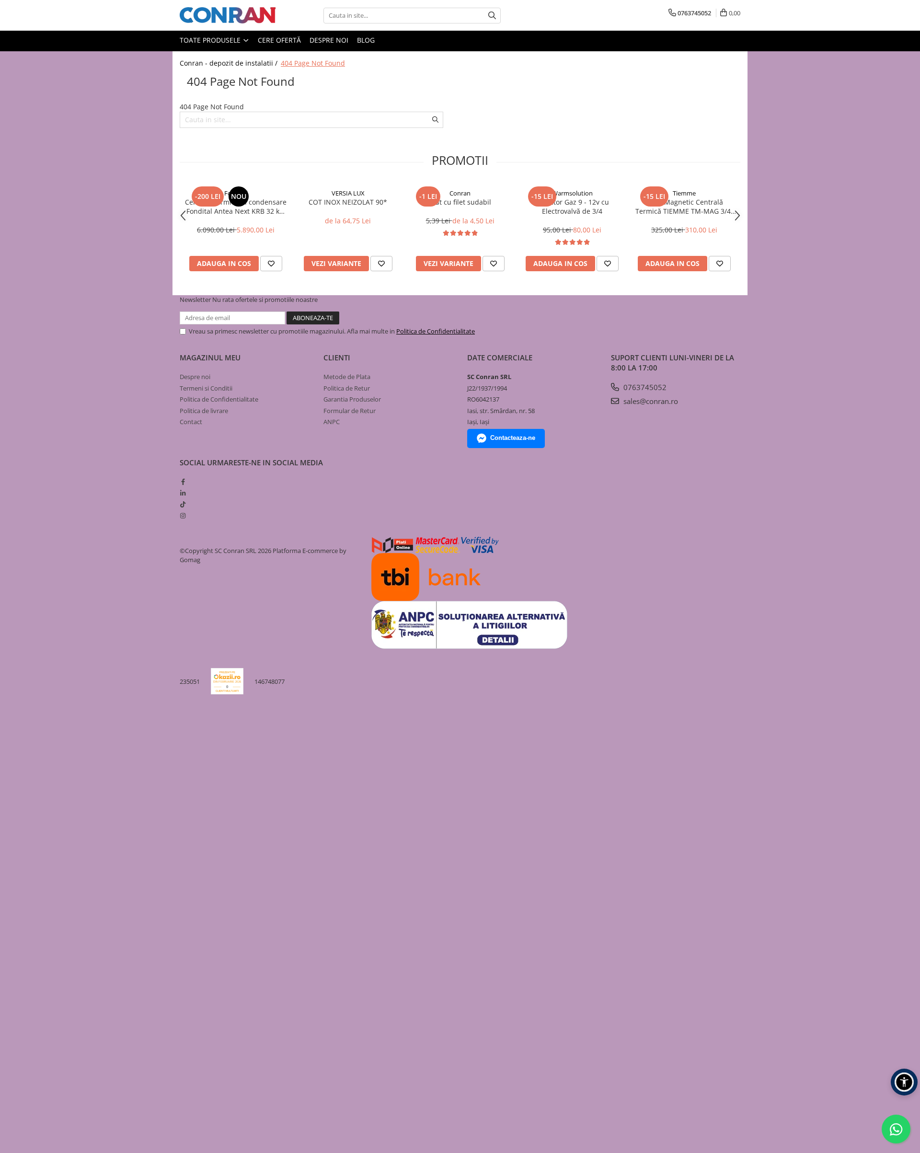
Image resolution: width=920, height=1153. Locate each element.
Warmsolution (572, 193)
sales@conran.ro (649, 401)
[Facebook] (183, 481)
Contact (191, 421)
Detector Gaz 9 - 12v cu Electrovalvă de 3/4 (572, 206)
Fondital (236, 193)
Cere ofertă (279, 40)
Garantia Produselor (352, 399)
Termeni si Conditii (206, 388)
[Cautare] (492, 15)
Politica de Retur (346, 388)
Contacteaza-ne (512, 437)
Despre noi (329, 40)
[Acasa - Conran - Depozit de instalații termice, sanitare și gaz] (228, 15)
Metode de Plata (346, 376)
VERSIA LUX (348, 193)
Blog (366, 40)
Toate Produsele (211, 40)
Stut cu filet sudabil (460, 202)
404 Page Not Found (313, 63)
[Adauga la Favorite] (271, 263)
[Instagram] (183, 515)
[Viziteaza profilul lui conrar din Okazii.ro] (227, 681)
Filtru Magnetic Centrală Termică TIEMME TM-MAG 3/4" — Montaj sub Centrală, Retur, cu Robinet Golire (684, 206)
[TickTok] (183, 504)
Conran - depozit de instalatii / (229, 63)
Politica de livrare (204, 410)
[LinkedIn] (183, 493)
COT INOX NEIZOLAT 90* (348, 202)
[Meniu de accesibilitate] (904, 1082)
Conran (460, 193)
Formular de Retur (349, 410)
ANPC (331, 421)
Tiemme (684, 193)
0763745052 (644, 387)
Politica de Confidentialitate (435, 331)
